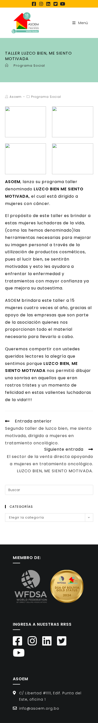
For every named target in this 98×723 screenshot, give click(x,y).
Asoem (16, 97)
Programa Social (46, 97)
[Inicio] (7, 65)
